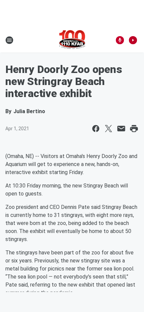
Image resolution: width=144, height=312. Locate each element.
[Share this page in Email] (121, 128)
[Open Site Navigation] (9, 40)
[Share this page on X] (108, 128)
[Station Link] (72, 40)
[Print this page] (134, 128)
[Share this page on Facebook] (95, 128)
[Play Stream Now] (133, 40)
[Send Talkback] (120, 40)
